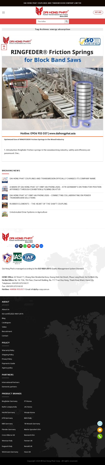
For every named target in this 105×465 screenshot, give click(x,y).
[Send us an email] (21, 246)
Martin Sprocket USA (32, 429)
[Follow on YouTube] (37, 246)
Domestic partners (9, 387)
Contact (5, 336)
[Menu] (3, 12)
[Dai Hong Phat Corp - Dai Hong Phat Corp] (52, 12)
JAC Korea (28, 407)
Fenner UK (28, 441)
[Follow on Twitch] (41, 246)
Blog (3, 318)
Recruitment (7, 331)
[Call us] (25, 246)
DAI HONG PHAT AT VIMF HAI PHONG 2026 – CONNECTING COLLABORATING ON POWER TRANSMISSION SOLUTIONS (50, 196)
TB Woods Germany (32, 424)
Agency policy (7, 368)
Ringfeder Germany (9, 401)
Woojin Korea (29, 412)
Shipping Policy (8, 355)
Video (4, 327)
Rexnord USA (29, 435)
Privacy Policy (7, 359)
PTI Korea (28, 401)
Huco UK (27, 452)
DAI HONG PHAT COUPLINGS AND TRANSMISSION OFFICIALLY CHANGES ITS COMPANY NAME (53, 178)
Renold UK (28, 446)
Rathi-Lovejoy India (9, 407)
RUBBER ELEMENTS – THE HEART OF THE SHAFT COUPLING (38, 204)
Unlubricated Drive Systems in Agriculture (28, 212)
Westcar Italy (7, 441)
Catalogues (6, 323)
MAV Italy (28, 418)
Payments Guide (8, 363)
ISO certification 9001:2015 (12, 314)
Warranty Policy (8, 350)
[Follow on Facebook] (17, 246)
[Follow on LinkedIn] (33, 246)
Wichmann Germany (10, 452)
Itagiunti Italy (7, 446)
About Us (5, 309)
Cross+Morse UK (8, 435)
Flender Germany (8, 429)
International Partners (10, 382)
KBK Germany (7, 424)
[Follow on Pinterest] (29, 246)
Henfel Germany (8, 412)
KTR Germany (7, 418)
